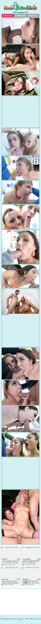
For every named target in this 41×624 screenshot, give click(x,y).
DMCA (32, 619)
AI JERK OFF (20, 16)
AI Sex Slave (8, 16)
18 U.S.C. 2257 (23, 619)
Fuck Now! (33, 16)
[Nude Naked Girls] (20, 6)
